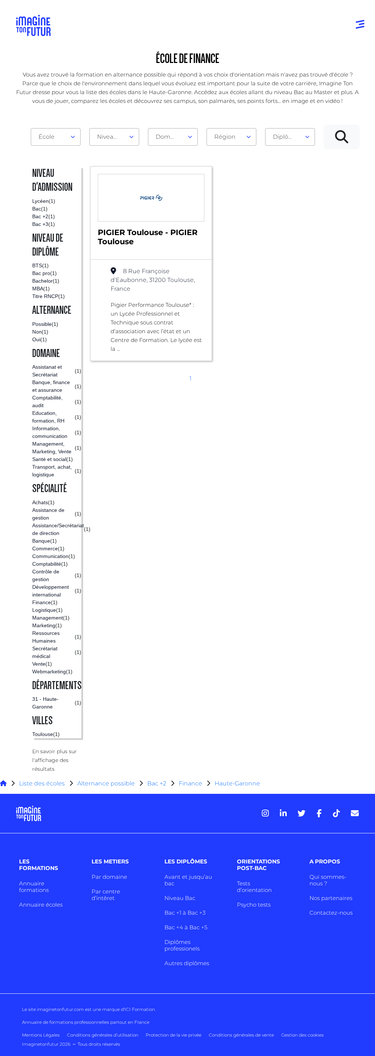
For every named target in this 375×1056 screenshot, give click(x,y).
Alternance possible (106, 783)
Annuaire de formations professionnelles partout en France (85, 1022)
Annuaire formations (34, 886)
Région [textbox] (224, 136)
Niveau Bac (179, 898)
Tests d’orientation (254, 886)
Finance (190, 783)
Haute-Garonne (237, 783)
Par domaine (109, 876)
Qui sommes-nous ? (327, 880)
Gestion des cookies (302, 1035)
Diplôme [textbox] (285, 136)
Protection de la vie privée (173, 1035)
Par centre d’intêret (106, 894)
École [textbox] (46, 136)
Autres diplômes (186, 963)
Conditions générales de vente (241, 1035)
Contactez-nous (331, 912)
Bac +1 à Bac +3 (184, 912)
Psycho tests (254, 904)
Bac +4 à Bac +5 (185, 927)
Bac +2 (156, 783)
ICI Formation (140, 1009)
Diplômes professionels (182, 945)
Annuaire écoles (41, 904)
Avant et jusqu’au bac (188, 880)
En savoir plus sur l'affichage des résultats (54, 760)
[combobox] (56, 137)
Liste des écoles (42, 783)
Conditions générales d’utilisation (102, 1035)
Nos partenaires (330, 898)
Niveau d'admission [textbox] (111, 136)
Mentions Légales (41, 1035)
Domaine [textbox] (169, 136)
